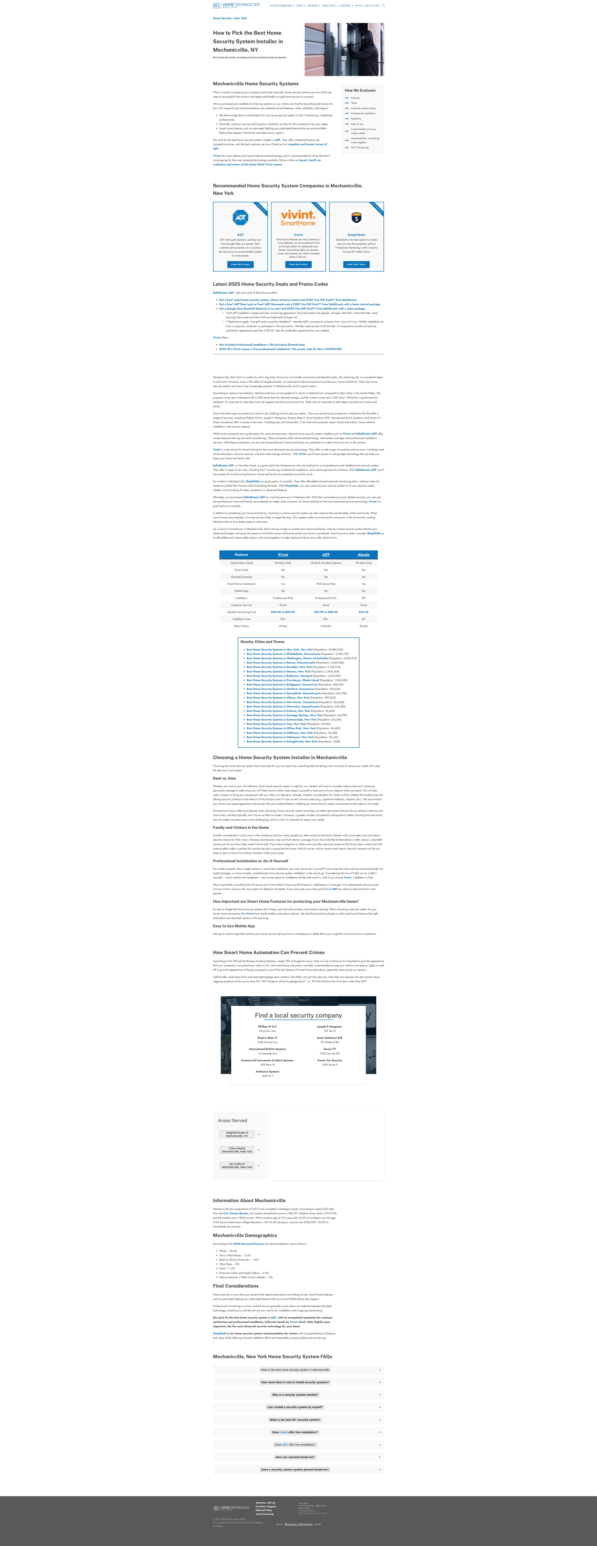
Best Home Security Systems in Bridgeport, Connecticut (282, 685)
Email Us (318, 1524)
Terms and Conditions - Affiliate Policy (312, 1506)
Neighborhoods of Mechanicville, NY (237, 1134)
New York (241, 18)
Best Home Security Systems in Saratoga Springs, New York (284, 715)
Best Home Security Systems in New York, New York (280, 649)
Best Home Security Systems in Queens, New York (278, 671)
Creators (345, 5)
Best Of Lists (373, 5)
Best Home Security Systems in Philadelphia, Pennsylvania (283, 654)
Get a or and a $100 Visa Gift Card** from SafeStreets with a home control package (299, 304)
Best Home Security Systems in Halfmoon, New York (280, 733)
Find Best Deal (240, 264)
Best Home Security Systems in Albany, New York (278, 698)
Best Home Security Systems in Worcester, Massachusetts (283, 706)
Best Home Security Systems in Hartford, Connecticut (280, 689)
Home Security (222, 18)
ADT (277, 140)
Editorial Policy (264, 1510)
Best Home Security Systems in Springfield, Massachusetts (284, 693)
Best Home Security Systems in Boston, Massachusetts (281, 663)
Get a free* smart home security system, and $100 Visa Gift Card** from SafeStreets (288, 300)
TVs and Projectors (281, 5)
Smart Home (329, 5)
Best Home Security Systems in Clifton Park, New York (281, 728)
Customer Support (266, 1506)
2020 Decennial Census (248, 1244)
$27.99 (319, 612)
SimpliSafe (252, 481)
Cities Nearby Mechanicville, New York (237, 1150)
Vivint (216, 337)
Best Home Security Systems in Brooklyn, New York (279, 667)
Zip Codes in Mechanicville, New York (237, 1165)
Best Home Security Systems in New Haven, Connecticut (282, 702)
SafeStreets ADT (223, 293)
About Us (279, 1524)
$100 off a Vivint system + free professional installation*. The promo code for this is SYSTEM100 (280, 349)
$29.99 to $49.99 (283, 612)
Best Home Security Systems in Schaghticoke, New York (282, 741)
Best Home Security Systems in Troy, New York (276, 724)
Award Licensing (265, 1514)
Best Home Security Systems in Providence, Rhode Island (283, 680)
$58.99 (333, 612)
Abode (364, 554)
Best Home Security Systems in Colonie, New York (278, 711)
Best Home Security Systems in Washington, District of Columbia (287, 658)
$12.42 (363, 612)
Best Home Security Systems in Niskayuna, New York (280, 737)
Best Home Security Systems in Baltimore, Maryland (279, 676)
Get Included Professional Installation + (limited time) (262, 345)
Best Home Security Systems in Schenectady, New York (282, 720)
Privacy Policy (303, 1503)
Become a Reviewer (299, 1524)
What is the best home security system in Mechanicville (295, 1369)
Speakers (312, 5)
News (358, 5)
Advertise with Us (265, 1502)
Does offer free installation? (295, 1444)
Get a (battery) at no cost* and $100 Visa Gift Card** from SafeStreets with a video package (292, 309)
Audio (299, 5)
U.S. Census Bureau (235, 1213)
